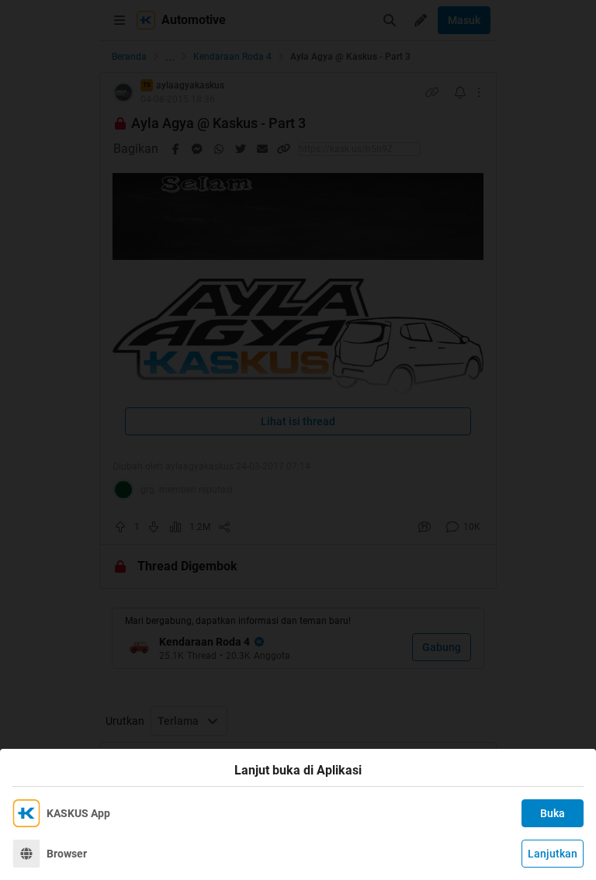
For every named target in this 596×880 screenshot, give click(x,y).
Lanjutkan (552, 853)
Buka (552, 813)
